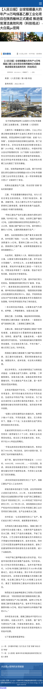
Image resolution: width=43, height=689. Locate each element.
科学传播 (32, 54)
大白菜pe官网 (21, 3)
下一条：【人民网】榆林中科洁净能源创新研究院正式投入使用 (21, 655)
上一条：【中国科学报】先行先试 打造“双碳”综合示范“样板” (20, 648)
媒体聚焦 (39, 54)
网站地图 (3, 688)
